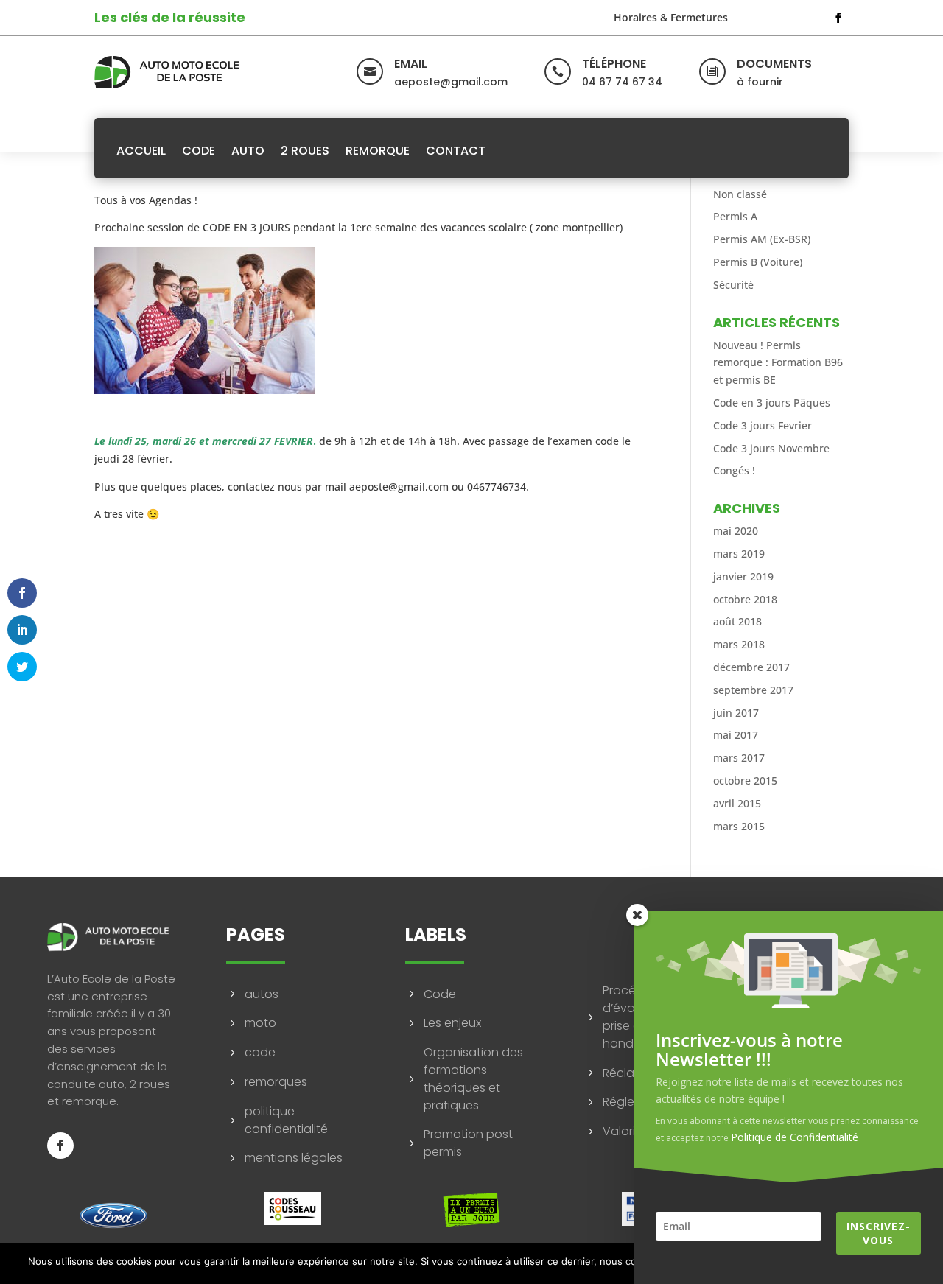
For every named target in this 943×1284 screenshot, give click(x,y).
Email (410, 63)
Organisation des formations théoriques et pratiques (473, 1078)
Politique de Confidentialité (794, 1137)
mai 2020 (735, 531)
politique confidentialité (286, 1120)
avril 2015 (737, 803)
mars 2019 (739, 554)
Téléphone (614, 63)
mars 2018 (739, 644)
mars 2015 (739, 826)
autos (261, 994)
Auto (247, 150)
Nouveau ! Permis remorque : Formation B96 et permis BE (778, 362)
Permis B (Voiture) (757, 262)
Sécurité (733, 285)
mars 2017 (739, 758)
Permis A (735, 216)
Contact (455, 150)
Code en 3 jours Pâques (771, 403)
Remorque (378, 150)
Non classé (740, 194)
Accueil (141, 150)
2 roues (305, 150)
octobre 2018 (745, 599)
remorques (276, 1081)
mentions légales (294, 1157)
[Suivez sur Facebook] (838, 17)
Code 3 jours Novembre (771, 448)
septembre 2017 (753, 690)
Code (198, 150)
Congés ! (734, 470)
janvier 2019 (743, 576)
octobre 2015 (745, 780)
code (260, 1052)
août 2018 (737, 621)
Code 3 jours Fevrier (762, 425)
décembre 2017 (751, 667)
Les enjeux (452, 1022)
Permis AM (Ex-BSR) (761, 239)
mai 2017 (735, 735)
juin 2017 (736, 713)
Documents (774, 63)
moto (260, 1022)
